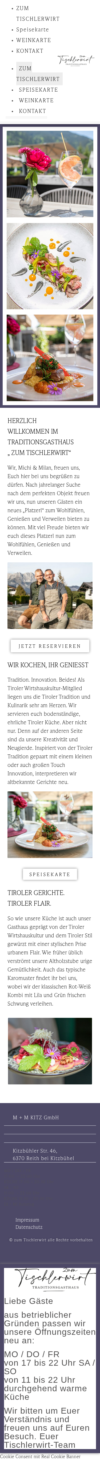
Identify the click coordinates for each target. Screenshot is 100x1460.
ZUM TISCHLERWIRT (38, 73)
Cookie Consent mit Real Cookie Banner (40, 1456)
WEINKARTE (33, 40)
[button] (26, 59)
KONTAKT (30, 50)
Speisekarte (32, 29)
